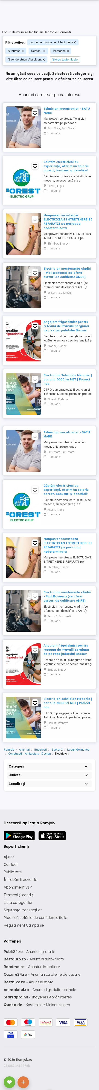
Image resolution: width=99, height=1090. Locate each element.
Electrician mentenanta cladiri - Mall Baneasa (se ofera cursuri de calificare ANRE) (67, 273)
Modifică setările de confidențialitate (35, 917)
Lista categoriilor (18, 902)
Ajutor (9, 856)
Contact (11, 864)
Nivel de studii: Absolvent (25, 59)
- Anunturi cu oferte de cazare (42, 974)
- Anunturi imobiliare (32, 966)
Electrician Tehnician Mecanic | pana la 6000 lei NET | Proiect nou (68, 379)
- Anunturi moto (28, 982)
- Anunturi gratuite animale (40, 989)
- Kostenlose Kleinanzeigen (37, 1004)
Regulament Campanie (24, 925)
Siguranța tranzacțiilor (23, 910)
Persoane (59, 51)
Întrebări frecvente (20, 879)
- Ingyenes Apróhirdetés (38, 997)
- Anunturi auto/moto (34, 959)
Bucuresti (14, 51)
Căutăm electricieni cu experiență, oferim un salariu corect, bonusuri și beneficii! (66, 166)
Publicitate (13, 872)
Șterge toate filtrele (65, 59)
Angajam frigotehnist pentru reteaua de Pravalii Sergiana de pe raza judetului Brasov (66, 326)
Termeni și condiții (19, 894)
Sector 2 (36, 51)
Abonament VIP (18, 887)
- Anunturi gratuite (29, 951)
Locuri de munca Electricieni (51, 42)
